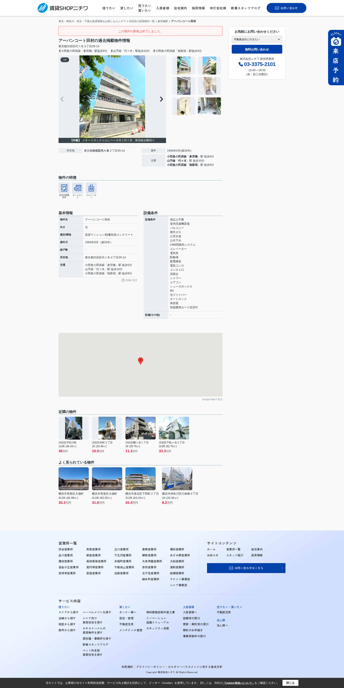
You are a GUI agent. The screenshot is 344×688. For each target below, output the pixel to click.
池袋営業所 (121, 573)
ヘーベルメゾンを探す (97, 612)
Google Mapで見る (212, 399)
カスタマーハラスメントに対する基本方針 (195, 667)
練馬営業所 (149, 555)
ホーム (211, 549)
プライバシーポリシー (150, 667)
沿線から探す (67, 618)
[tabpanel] (197, 85)
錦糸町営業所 (150, 579)
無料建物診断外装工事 (160, 612)
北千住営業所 (150, 573)
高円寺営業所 (95, 567)
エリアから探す (69, 612)
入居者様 (162, 8)
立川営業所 (121, 549)
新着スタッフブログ (245, 8)
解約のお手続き (193, 630)
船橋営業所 (177, 573)
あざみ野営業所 (180, 555)
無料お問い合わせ (257, 49)
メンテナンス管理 (130, 630)
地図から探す (67, 624)
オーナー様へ (128, 612)
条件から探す (67, 630)
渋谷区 (71, 46)
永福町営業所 (123, 561)
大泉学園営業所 (152, 561)
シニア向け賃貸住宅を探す (93, 620)
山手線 (171, 160)
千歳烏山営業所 (124, 567)
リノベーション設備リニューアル (157, 620)
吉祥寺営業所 (67, 573)
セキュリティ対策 (157, 628)
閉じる (290, 682)
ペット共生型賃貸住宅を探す (93, 652)
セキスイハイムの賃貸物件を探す (94, 630)
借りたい (108, 8)
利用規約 (127, 667)
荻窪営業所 (93, 573)
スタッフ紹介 (235, 555)
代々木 (79, 46)
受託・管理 (126, 618)
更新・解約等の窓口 (196, 624)
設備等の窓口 (191, 618)
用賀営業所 (93, 549)
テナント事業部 (180, 579)
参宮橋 (193, 156)
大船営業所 (177, 561)
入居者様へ (190, 612)
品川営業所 (66, 555)
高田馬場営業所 (96, 561)
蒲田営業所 (66, 561)
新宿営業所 (93, 555)
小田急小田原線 (177, 156)
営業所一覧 (233, 549)
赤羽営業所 (149, 567)
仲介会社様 (218, 8)
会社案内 (180, 8)
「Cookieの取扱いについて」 (238, 683)
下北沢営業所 (123, 555)
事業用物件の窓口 (194, 636)
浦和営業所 (177, 567)
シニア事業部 (178, 585)
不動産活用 (126, 624)
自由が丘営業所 (69, 567)
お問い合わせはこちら (249, 568)
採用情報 (198, 8)
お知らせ (213, 555)
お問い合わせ (289, 8)
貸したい (126, 8)
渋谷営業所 (66, 549)
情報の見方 (132, 280)
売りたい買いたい (144, 8)
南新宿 (193, 164)
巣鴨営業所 (149, 549)
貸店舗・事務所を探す (97, 638)
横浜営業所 (177, 549)
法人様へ (222, 625)
